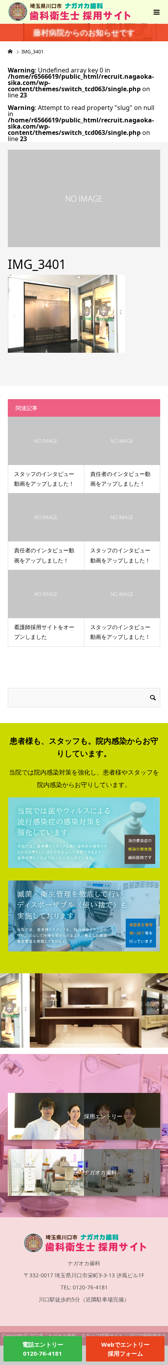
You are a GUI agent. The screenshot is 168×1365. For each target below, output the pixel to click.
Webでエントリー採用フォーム (125, 1348)
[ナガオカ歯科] (84, 1149)
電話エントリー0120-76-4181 (42, 1348)
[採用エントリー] (84, 1093)
